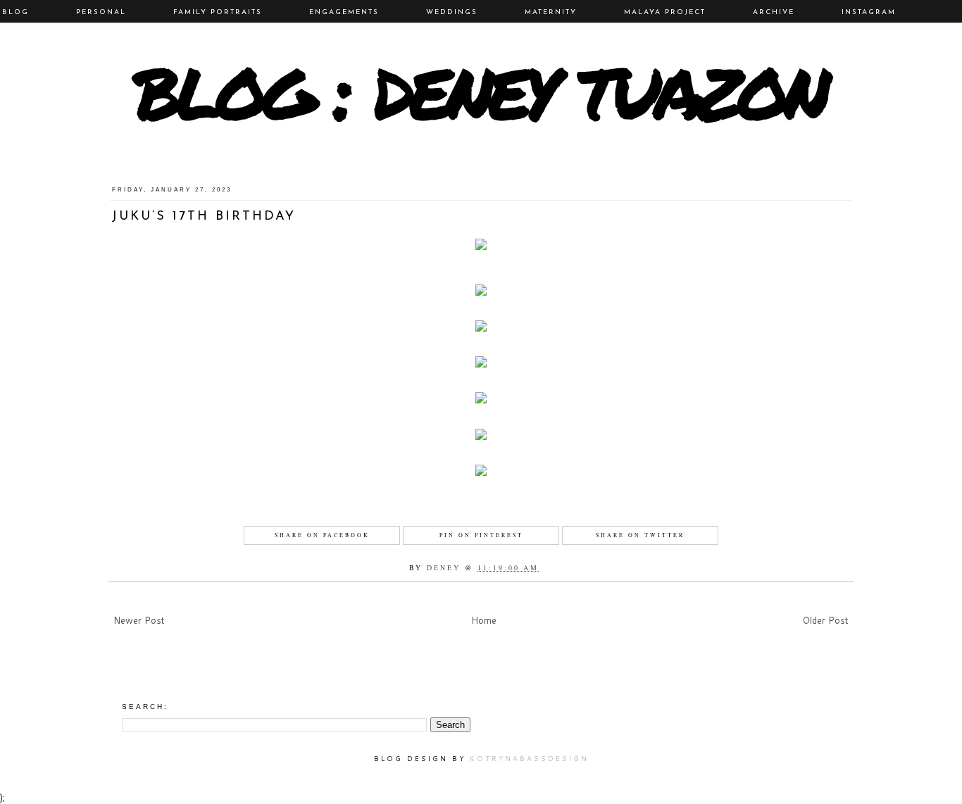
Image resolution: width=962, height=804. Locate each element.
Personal (101, 12)
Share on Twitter (640, 535)
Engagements (344, 12)
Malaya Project (665, 12)
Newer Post (139, 620)
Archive (773, 12)
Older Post (826, 620)
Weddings (451, 12)
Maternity (551, 12)
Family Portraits (217, 12)
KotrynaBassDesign (529, 758)
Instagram (869, 12)
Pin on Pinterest (481, 535)
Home (483, 620)
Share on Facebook (322, 535)
